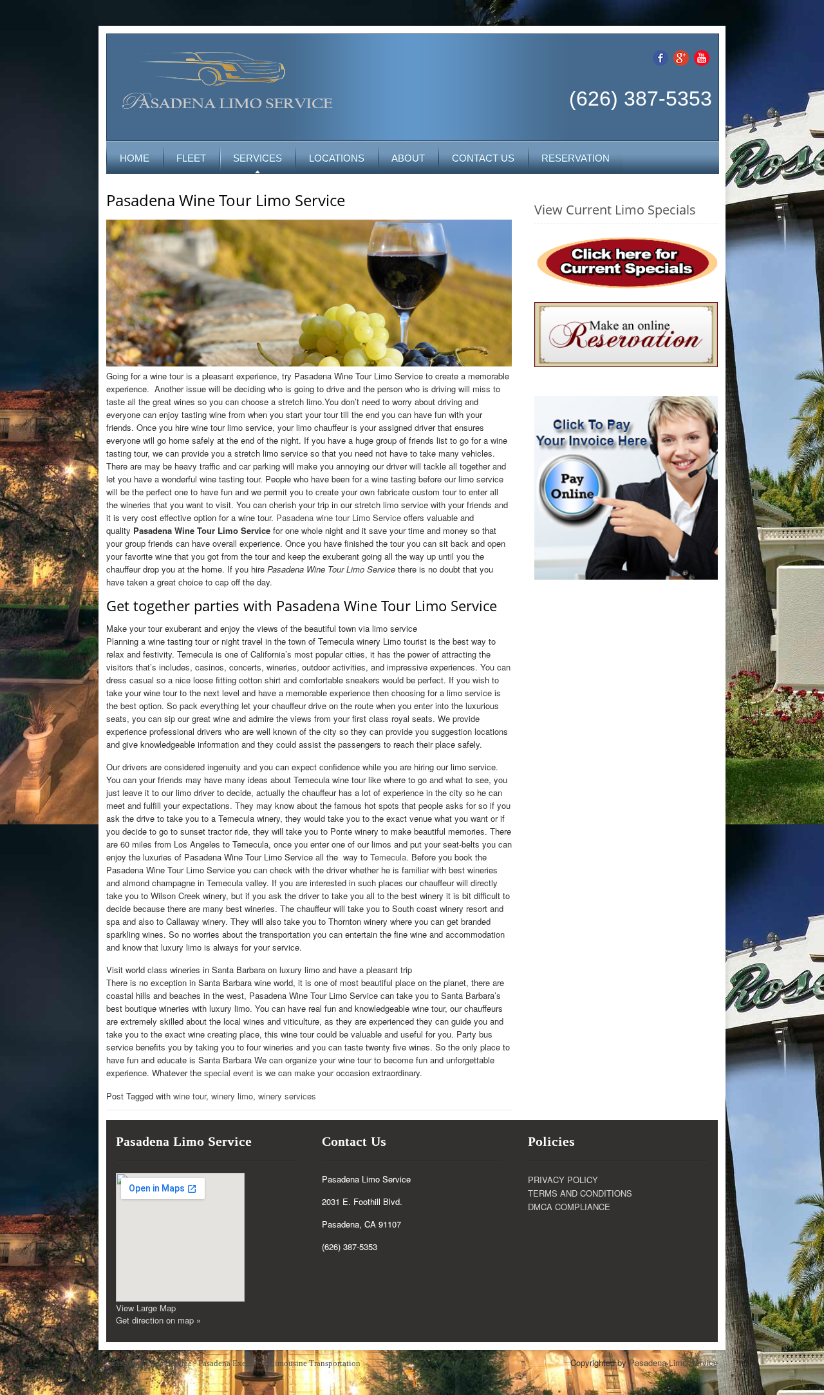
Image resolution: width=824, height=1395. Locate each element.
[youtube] (701, 56)
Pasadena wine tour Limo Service (338, 517)
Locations (336, 158)
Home (134, 158)
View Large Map (146, 1308)
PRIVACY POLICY (563, 1179)
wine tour (189, 1096)
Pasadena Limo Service (673, 1362)
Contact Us (483, 158)
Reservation (575, 158)
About (408, 158)
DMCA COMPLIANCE (569, 1206)
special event (229, 1073)
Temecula (388, 857)
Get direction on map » (158, 1320)
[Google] (681, 56)
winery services (287, 1096)
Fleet (191, 158)
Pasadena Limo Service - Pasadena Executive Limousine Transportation (235, 1363)
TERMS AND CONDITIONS (580, 1193)
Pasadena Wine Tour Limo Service (225, 200)
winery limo (232, 1096)
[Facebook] (660, 56)
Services (257, 158)
